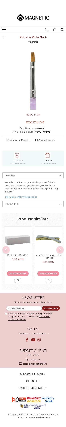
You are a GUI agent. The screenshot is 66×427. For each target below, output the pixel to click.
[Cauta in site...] (62, 29)
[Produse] (4, 30)
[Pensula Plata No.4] (33, 79)
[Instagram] (39, 340)
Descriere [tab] (10, 175)
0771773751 (34, 359)
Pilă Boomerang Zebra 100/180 (48, 257)
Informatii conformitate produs (21, 197)
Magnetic (33, 41)
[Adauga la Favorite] (17, 280)
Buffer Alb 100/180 (17, 255)
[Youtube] (33, 340)
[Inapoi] (2, 37)
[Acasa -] (33, 17)
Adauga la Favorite (19, 140)
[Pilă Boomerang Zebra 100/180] (48, 239)
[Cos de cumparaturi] (54, 29)
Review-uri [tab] (12, 203)
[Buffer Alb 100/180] (17, 239)
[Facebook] (27, 340)
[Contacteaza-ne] (46, 29)
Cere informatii (46, 140)
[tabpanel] (33, 79)
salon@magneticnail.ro (35, 363)
